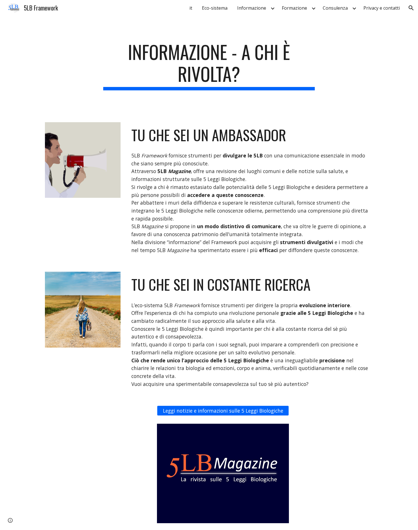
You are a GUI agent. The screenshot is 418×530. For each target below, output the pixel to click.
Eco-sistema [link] (214, 8)
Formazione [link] (294, 8)
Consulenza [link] (335, 8)
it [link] (190, 8)
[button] (411, 8)
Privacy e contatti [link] (381, 8)
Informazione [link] (251, 8)
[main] (209, 66)
